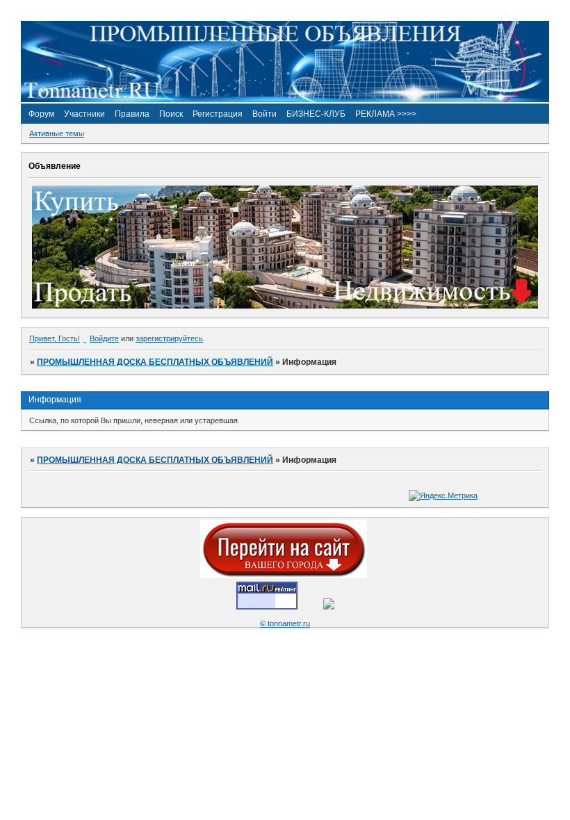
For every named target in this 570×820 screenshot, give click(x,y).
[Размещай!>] (285, 306)
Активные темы (56, 133)
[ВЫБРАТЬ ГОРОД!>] (283, 575)
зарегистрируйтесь (169, 338)
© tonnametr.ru (285, 623)
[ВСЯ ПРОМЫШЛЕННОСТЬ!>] (285, 99)
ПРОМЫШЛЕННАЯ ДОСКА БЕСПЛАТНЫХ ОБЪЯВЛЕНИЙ (155, 362)
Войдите (104, 338)
